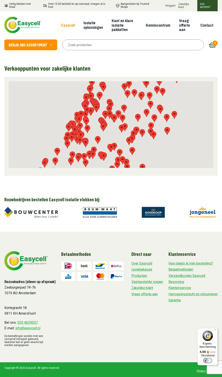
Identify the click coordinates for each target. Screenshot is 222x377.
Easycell (68, 25)
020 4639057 (205, 6)
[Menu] (215, 330)
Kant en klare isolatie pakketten (122, 25)
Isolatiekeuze (141, 269)
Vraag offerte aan (184, 25)
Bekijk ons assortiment (28, 44)
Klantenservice (179, 288)
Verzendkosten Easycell (186, 276)
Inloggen (170, 5)
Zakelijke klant (183, 6)
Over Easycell (141, 263)
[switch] (207, 360)
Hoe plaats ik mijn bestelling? (190, 263)
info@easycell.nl (27, 328)
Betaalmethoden (180, 269)
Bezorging (176, 282)
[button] (157, 90)
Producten (139, 276)
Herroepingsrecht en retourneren (193, 294)
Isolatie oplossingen (93, 25)
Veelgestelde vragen (147, 282)
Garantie (174, 300)
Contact (206, 25)
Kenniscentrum (158, 25)
